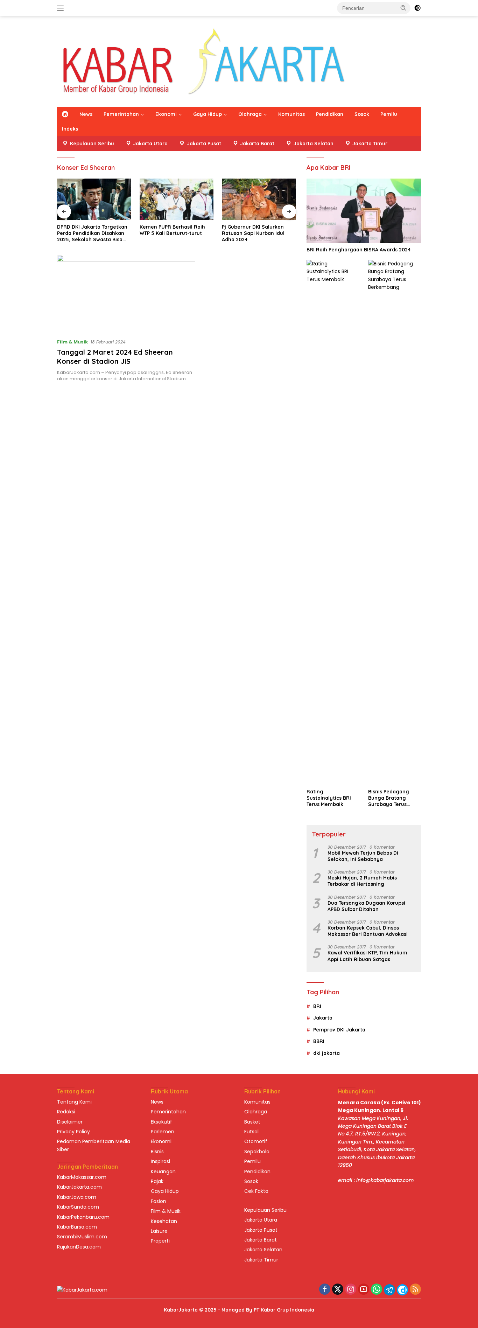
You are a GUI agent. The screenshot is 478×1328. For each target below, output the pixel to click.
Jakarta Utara (260, 1219)
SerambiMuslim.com (82, 1236)
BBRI (318, 1041)
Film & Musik (72, 342)
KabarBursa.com (77, 1226)
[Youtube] (363, 1290)
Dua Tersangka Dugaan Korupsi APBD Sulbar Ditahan (366, 906)
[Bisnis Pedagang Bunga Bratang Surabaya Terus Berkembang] (394, 522)
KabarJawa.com (76, 1197)
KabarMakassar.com (81, 1177)
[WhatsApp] (376, 1290)
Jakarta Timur (261, 1259)
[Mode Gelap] (417, 8)
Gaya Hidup (207, 114)
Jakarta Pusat (260, 1229)
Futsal (251, 1131)
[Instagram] (350, 1290)
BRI (317, 1006)
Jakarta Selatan (263, 1249)
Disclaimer (70, 1121)
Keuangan (163, 1171)
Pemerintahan (121, 114)
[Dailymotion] (402, 1289)
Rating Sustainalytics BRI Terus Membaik (329, 797)
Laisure (159, 1231)
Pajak (157, 1181)
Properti (160, 1240)
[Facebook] (324, 1290)
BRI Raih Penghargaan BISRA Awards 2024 (359, 249)
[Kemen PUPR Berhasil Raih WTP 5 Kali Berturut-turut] (177, 199)
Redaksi (66, 1111)
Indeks (70, 129)
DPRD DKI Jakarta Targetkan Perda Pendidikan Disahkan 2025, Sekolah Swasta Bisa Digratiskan (92, 233)
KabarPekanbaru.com (83, 1217)
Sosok (361, 114)
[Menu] (61, 8)
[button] (403, 7)
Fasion (158, 1201)
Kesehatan (164, 1221)
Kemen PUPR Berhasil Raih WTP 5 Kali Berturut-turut (172, 230)
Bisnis (157, 1151)
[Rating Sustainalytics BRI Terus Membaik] (333, 522)
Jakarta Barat (260, 1239)
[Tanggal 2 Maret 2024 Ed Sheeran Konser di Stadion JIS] (126, 294)
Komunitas (291, 114)
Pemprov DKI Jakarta (339, 1030)
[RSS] (415, 1290)
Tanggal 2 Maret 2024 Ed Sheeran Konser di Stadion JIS (115, 357)
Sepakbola (256, 1151)
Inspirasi (160, 1161)
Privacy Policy (73, 1131)
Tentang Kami (74, 1101)
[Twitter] (337, 1290)
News (85, 114)
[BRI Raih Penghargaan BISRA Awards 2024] (364, 211)
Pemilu (388, 114)
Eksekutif (161, 1121)
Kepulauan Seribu (265, 1210)
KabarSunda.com (78, 1206)
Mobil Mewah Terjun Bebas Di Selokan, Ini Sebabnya (363, 856)
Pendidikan (329, 114)
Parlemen (162, 1131)
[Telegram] (389, 1289)
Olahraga (250, 114)
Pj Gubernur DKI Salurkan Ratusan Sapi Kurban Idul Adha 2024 (253, 233)
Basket (252, 1121)
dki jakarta (326, 1053)
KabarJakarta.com (79, 1186)
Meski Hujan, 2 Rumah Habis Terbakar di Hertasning (362, 881)
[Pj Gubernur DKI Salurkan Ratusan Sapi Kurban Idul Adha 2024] (259, 199)
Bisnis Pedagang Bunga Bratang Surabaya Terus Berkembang (388, 798)
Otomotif (255, 1141)
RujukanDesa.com (79, 1246)
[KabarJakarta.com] (203, 60)
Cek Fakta (256, 1191)
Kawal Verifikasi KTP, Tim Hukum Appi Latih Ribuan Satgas (367, 956)
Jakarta (322, 1018)
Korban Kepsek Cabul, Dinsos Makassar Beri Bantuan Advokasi (368, 931)
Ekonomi (166, 114)
